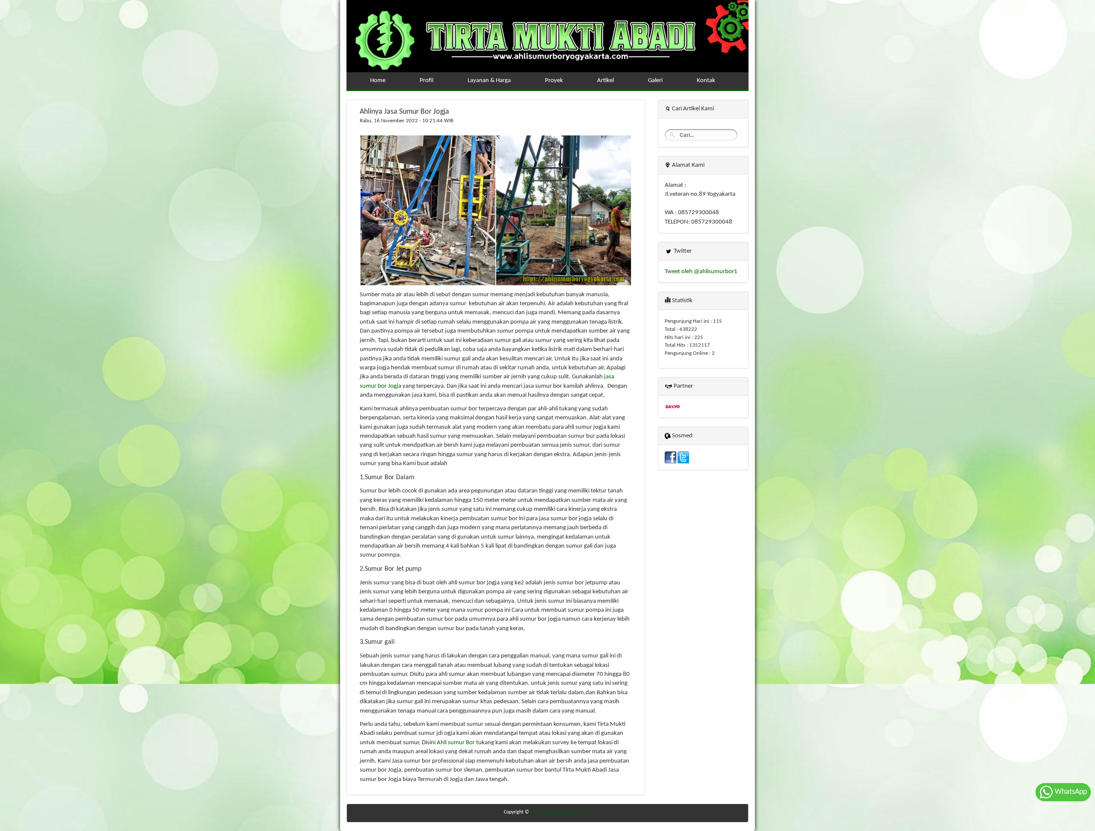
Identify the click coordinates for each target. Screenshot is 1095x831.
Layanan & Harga (489, 80)
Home (377, 80)
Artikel (605, 80)
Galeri (655, 80)
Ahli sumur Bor (456, 743)
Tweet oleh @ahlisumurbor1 (701, 271)
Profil (426, 80)
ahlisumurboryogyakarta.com (560, 812)
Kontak (706, 80)
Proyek (554, 80)
